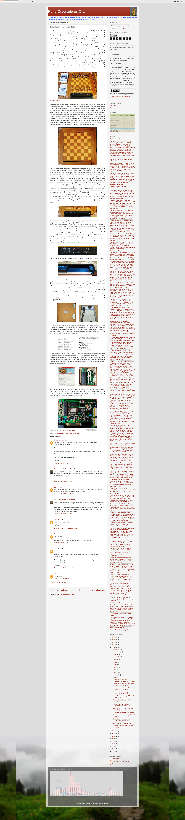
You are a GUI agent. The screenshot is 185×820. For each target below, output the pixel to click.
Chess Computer (74, 433)
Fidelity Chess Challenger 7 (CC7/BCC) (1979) (121, 700)
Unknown (57, 519)
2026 (113, 637)
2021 (113, 731)
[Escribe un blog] (89, 430)
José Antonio (58, 534)
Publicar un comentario (59, 582)
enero (115, 677)
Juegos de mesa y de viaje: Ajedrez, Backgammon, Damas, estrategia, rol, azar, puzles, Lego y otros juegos (121, 585)
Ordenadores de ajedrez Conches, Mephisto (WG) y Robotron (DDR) (120, 549)
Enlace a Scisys (55, 100)
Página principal (115, 139)
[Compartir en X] (91, 430)
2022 (113, 647)
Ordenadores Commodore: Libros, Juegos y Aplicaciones (120, 187)
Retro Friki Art (114, 108)
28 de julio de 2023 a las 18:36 (63, 578)
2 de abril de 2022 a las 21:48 (63, 542)
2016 (113, 743)
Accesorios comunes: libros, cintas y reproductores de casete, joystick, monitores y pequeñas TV (121, 357)
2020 (113, 733)
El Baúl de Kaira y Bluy (117, 627)
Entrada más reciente (58, 590)
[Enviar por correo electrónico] (87, 430)
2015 (113, 746)
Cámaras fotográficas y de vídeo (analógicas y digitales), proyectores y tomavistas (121, 599)
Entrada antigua (99, 590)
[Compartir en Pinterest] (95, 430)
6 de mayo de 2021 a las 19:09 (63, 513)
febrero (116, 675)
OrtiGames (113, 105)
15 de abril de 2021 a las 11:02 (63, 481)
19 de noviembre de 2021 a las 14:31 (65, 528)
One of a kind (58, 440)
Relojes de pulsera (115, 602)
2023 (113, 644)
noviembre (117, 652)
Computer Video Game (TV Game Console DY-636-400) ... (123, 684)
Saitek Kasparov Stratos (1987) (122, 723)
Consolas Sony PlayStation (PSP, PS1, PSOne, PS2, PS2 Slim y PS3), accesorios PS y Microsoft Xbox (121, 524)
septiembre (117, 657)
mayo (115, 667)
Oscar (113, 764)
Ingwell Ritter (116, 758)
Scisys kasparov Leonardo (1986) (123, 712)
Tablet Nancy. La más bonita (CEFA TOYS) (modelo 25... (124, 709)
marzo (116, 672)
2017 (113, 741)
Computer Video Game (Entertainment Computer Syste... (124, 680)
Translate (124, 28)
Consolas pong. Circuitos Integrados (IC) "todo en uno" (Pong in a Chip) (122, 444)
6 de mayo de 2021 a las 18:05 (63, 494)
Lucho (56, 487)
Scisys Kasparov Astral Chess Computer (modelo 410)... (122, 719)
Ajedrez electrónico (62, 433)
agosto (116, 659)
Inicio (80, 590)
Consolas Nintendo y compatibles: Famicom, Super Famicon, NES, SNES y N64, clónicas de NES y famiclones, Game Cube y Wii (122, 484)
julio (115, 662)
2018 (113, 738)
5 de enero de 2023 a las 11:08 (63, 568)
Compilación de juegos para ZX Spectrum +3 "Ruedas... (122, 692)
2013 (113, 751)
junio (115, 664)
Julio (55, 573)
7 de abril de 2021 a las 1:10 (62, 463)
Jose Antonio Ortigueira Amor (64, 469)
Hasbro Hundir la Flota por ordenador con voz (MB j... (122, 704)
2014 (113, 749)
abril (115, 669)
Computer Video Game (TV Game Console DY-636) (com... (123, 688)
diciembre (117, 649)
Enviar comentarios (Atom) (66, 594)
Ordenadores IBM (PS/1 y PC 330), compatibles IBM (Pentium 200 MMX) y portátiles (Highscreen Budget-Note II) (122, 352)
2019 (113, 736)
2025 (113, 639)
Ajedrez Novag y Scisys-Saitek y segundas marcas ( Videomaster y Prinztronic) (120, 554)
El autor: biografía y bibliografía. (119, 630)
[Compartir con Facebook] (93, 430)
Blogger (105, 803)
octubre (116, 654)
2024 (113, 642)
